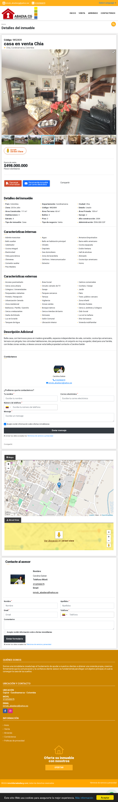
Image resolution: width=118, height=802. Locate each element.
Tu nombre (9, 394)
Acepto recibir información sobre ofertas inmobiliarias (29, 632)
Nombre (8, 601)
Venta (82, 13)
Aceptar (105, 797)
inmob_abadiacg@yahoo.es (60, 383)
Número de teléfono (13, 403)
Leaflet (91, 515)
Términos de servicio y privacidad (40, 436)
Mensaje (8, 411)
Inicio (73, 13)
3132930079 (40, 3)
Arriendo (93, 13)
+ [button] (8, 464)
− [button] (8, 468)
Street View (16, 151)
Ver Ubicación (51, 540)
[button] (113, 52)
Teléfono (64, 610)
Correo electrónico (69, 394)
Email (6, 610)
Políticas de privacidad (14, 741)
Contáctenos (108, 13)
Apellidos (65, 601)
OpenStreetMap (107, 515)
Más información (84, 797)
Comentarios (9, 619)
